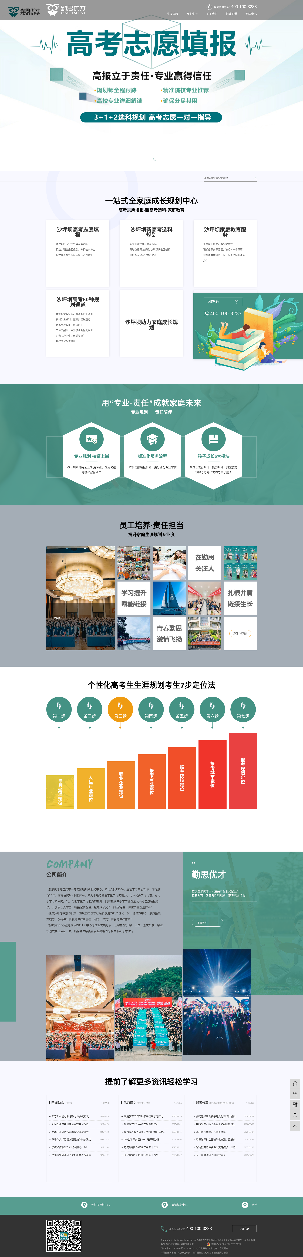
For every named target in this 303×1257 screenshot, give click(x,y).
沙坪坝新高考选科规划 (151, 232)
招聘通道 (231, 13)
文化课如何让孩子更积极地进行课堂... (80, 1155)
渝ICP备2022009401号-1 (173, 1248)
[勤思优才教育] (295, 1084)
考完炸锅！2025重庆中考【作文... (153, 1147)
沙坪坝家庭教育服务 (225, 232)
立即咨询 (213, 301)
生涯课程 (172, 13)
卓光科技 (224, 1248)
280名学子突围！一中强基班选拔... (153, 1139)
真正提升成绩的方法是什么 (225, 1132)
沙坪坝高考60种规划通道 (77, 302)
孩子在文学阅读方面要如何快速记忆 (80, 1139)
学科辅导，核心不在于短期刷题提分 (225, 1124)
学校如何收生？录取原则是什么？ (80, 1147)
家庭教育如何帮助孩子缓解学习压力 (153, 1116)
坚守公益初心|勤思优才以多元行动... (80, 1116)
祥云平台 (202, 1248)
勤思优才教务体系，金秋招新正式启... (153, 1132)
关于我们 (211, 13)
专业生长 (192, 13)
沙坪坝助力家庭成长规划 (151, 325)
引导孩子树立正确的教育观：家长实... (225, 1139)
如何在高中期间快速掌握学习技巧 (80, 1124)
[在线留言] (295, 1115)
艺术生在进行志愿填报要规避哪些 (80, 1132)
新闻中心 (251, 13)
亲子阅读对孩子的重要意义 (225, 1155)
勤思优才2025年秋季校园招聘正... (153, 1124)
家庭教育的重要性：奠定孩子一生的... (225, 1147)
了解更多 (202, 922)
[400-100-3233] (295, 1094)
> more (105, 1103)
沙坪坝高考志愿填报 (78, 232)
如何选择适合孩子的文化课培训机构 (225, 1116)
